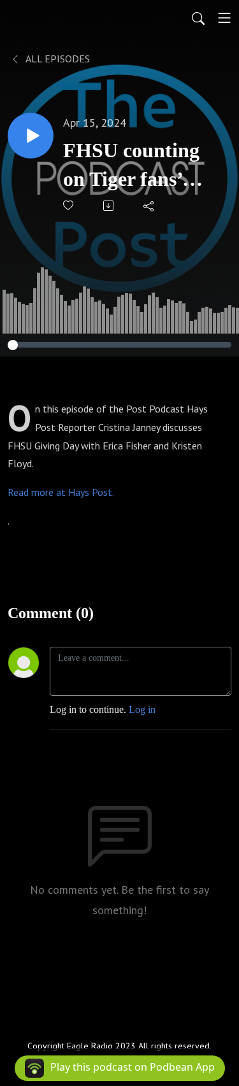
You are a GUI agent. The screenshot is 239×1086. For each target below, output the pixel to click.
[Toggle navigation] (224, 18)
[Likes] (69, 205)
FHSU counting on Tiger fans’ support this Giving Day (131, 166)
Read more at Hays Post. (61, 492)
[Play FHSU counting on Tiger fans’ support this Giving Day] (31, 136)
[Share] (149, 206)
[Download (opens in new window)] (109, 205)
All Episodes (57, 58)
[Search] (198, 18)
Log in (142, 709)
